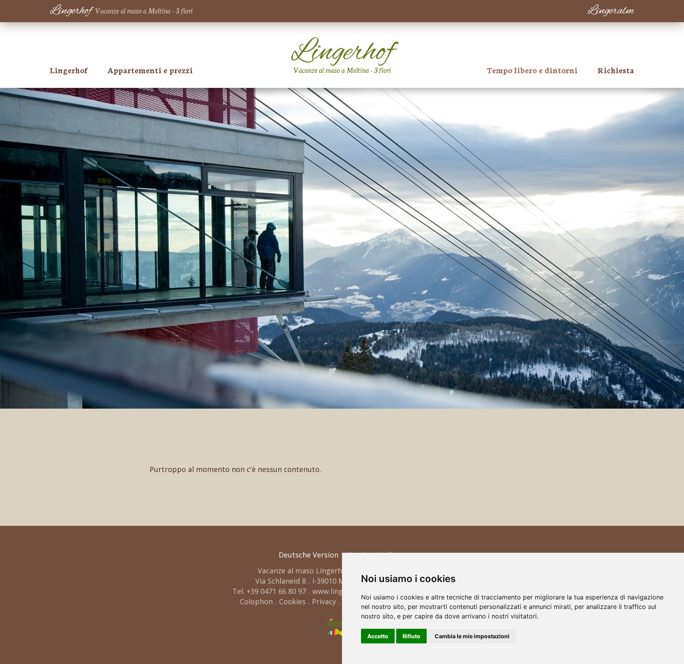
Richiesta (615, 69)
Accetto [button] (377, 636)
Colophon (256, 601)
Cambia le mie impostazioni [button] (472, 636)
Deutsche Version (308, 554)
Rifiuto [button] (411, 636)
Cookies (292, 601)
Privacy (324, 601)
